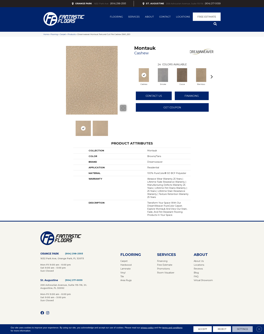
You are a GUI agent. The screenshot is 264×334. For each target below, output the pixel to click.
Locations (183, 16)
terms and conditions (172, 327)
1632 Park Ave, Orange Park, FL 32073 (62, 258)
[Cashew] (144, 75)
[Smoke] (163, 75)
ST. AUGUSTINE (155, 3)
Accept (202, 329)
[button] (216, 24)
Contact (165, 16)
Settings (242, 329)
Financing (192, 95)
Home (46, 34)
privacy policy (147, 327)
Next (128, 126)
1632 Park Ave (101, 3)
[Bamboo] (201, 75)
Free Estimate (206, 16)
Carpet (63, 34)
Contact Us (154, 95)
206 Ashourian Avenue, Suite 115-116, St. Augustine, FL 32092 (63, 286)
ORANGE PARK (83, 3)
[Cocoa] (182, 75)
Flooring (116, 16)
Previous (55, 126)
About (149, 16)
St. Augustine (49, 280)
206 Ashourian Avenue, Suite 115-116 (184, 3)
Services (134, 16)
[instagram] (47, 313)
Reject (222, 329)
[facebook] (42, 313)
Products (72, 34)
